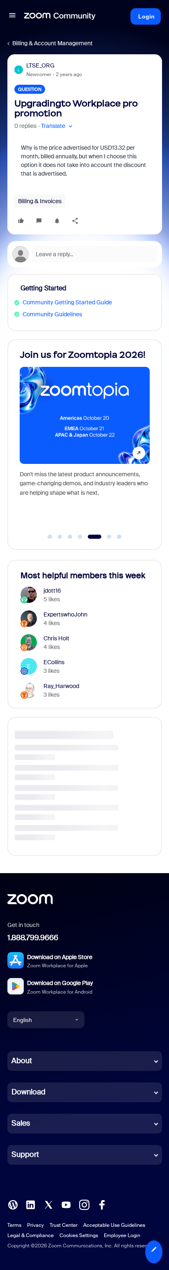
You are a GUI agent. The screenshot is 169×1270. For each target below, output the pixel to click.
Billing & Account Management (52, 43)
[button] (12, 16)
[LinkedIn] (30, 1204)
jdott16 (52, 590)
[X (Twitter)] (48, 1204)
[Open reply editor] (84, 254)
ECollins (53, 662)
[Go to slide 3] (70, 536)
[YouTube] (66, 1204)
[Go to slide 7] (119, 536)
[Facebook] (101, 1204)
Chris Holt (56, 638)
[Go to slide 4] (80, 536)
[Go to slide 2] (60, 536)
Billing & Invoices (40, 201)
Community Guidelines (52, 314)
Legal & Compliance (30, 1235)
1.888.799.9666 (32, 938)
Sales (20, 1123)
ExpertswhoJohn (65, 614)
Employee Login (122, 1235)
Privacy (35, 1225)
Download (28, 1092)
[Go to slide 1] (50, 536)
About (21, 1061)
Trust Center (64, 1225)
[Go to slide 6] (104, 536)
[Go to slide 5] (90, 536)
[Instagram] (84, 1204)
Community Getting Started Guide (67, 302)
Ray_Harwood (61, 686)
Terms (14, 1225)
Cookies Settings (78, 1235)
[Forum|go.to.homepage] (60, 16)
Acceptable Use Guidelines (114, 1225)
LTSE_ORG (40, 65)
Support (25, 1154)
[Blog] (12, 1204)
